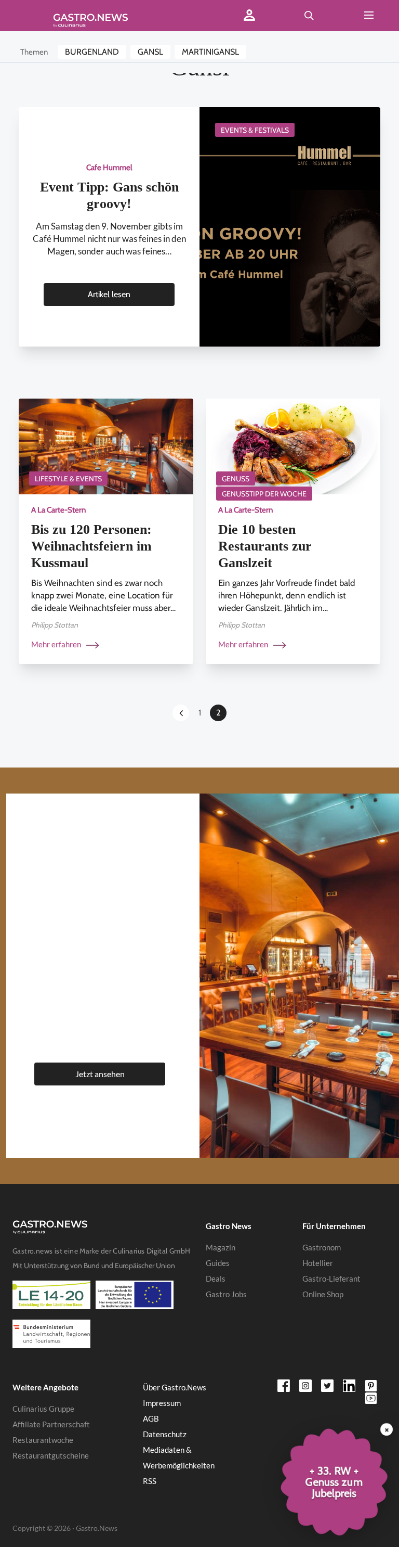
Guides (218, 1263)
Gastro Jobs (226, 1294)
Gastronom (321, 1247)
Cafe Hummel (109, 167)
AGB (151, 1418)
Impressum (162, 1403)
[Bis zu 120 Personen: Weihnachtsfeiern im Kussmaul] (106, 446)
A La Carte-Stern (58, 510)
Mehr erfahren (57, 644)
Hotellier (317, 1263)
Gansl (150, 52)
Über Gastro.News (174, 1387)
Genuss (235, 478)
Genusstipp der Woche (264, 493)
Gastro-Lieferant (331, 1278)
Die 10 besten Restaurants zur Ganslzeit (265, 546)
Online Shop (322, 1294)
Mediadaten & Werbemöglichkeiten (179, 1457)
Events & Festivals (255, 130)
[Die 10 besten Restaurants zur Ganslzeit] (293, 446)
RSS (149, 1481)
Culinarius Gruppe (43, 1408)
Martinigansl (210, 52)
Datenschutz (165, 1434)
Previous (180, 713)
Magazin (220, 1247)
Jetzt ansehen (100, 1074)
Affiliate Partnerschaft (51, 1424)
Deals (215, 1278)
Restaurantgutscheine (50, 1455)
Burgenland (92, 52)
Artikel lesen (109, 294)
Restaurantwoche (42, 1439)
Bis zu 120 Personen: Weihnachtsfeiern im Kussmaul (91, 546)
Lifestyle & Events (68, 478)
